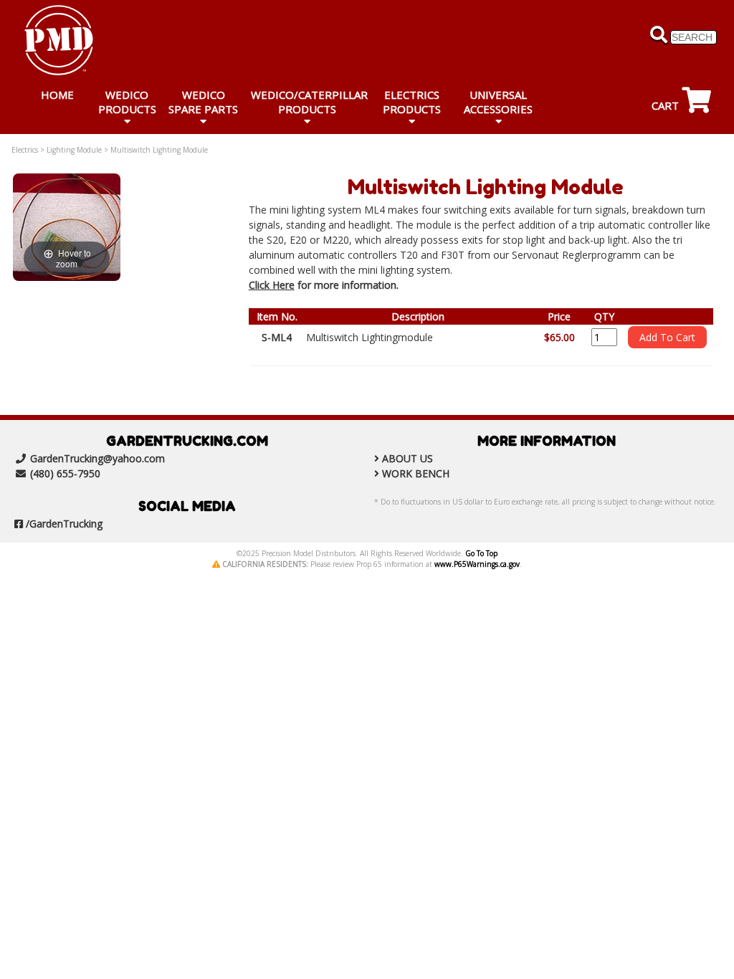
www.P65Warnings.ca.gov (477, 564)
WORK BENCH (415, 473)
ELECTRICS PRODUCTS (412, 101)
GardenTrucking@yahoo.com (97, 458)
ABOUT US (407, 458)
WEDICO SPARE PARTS (203, 101)
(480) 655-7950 (65, 473)
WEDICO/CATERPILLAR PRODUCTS (309, 101)
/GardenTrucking (64, 523)
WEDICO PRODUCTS (127, 101)
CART (667, 105)
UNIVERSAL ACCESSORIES (498, 101)
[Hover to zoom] (66, 226)
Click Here (272, 285)
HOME (57, 94)
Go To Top (481, 553)
